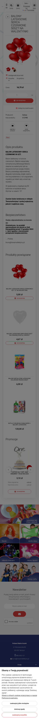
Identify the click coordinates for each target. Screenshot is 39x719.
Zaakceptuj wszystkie (19, 715)
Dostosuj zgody (19, 709)
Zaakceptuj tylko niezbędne (19, 703)
